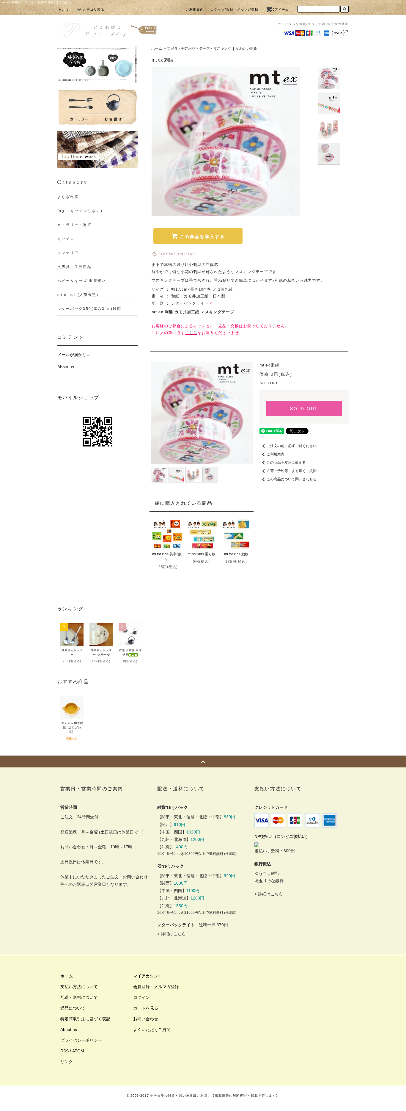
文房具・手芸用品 (181, 48)
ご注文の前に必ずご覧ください (292, 446)
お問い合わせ (145, 1018)
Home (64, 9)
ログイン (141, 997)
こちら (191, 332)
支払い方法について (79, 986)
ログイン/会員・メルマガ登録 (234, 9)
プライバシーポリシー (81, 1040)
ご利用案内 (195, 9)
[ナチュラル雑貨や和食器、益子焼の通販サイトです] (109, 29)
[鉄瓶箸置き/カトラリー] (97, 107)
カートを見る (145, 1008)
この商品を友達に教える (286, 462)
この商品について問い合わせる (292, 479)
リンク (66, 1061)
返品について (72, 1008)
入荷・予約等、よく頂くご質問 (292, 471)
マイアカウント (147, 976)
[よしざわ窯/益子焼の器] (97, 64)
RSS (64, 1051)
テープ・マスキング (215, 48)
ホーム (156, 48)
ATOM (78, 1051)
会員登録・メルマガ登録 (156, 986)
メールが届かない (74, 354)
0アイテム (281, 9)
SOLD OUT (304, 408)
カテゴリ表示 (93, 9)
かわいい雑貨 (246, 48)
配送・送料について (79, 997)
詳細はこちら (173, 933)
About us (65, 366)
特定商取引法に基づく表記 (85, 1018)
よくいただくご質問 (152, 1029)
